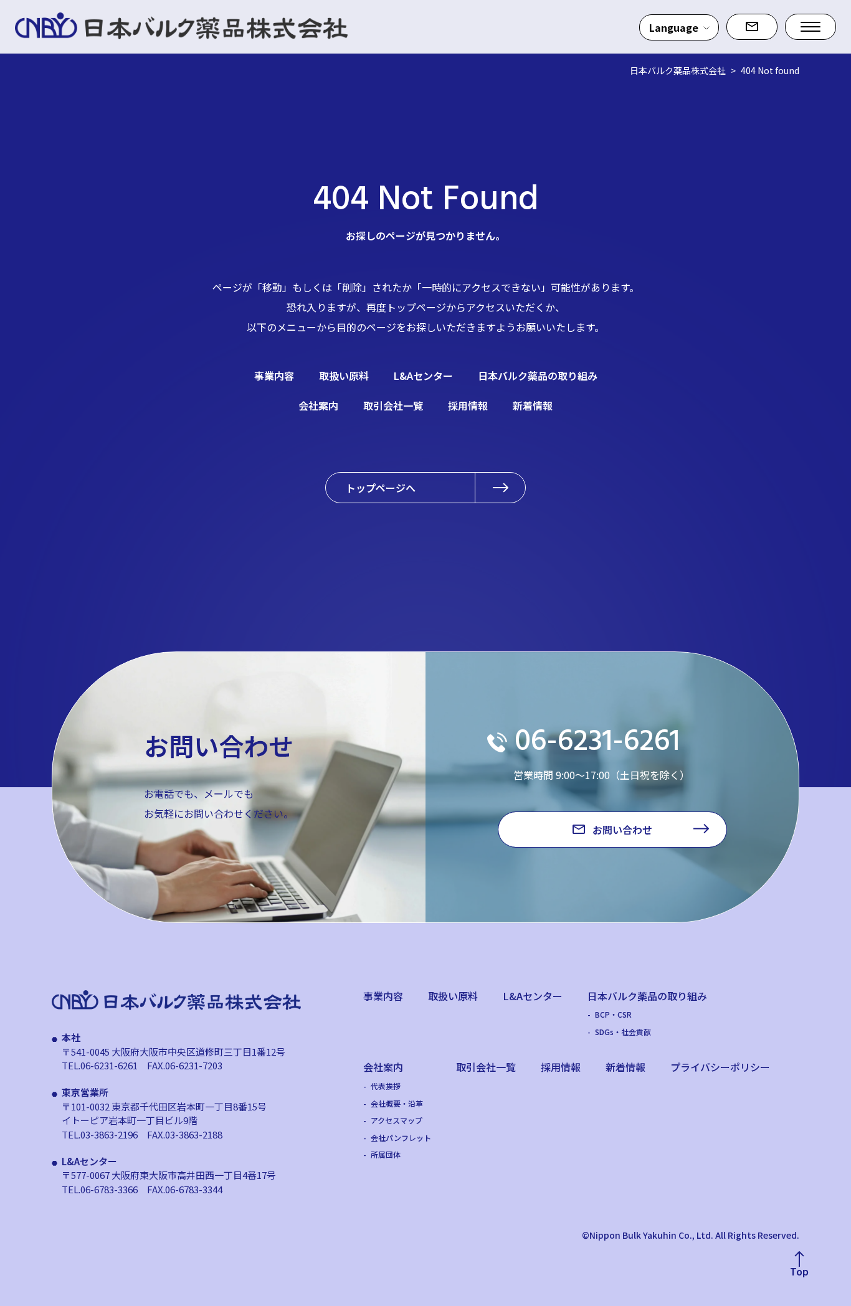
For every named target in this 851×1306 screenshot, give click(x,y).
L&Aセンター (423, 376)
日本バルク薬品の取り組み (537, 376)
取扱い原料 (344, 376)
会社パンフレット (401, 1137)
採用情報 (468, 405)
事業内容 (274, 376)
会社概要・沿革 (397, 1103)
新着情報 (533, 405)
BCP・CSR (613, 1014)
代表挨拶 (386, 1086)
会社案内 (318, 405)
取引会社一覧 (393, 405)
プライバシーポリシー (720, 1067)
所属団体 (386, 1154)
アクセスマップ (396, 1120)
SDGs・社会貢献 (623, 1032)
